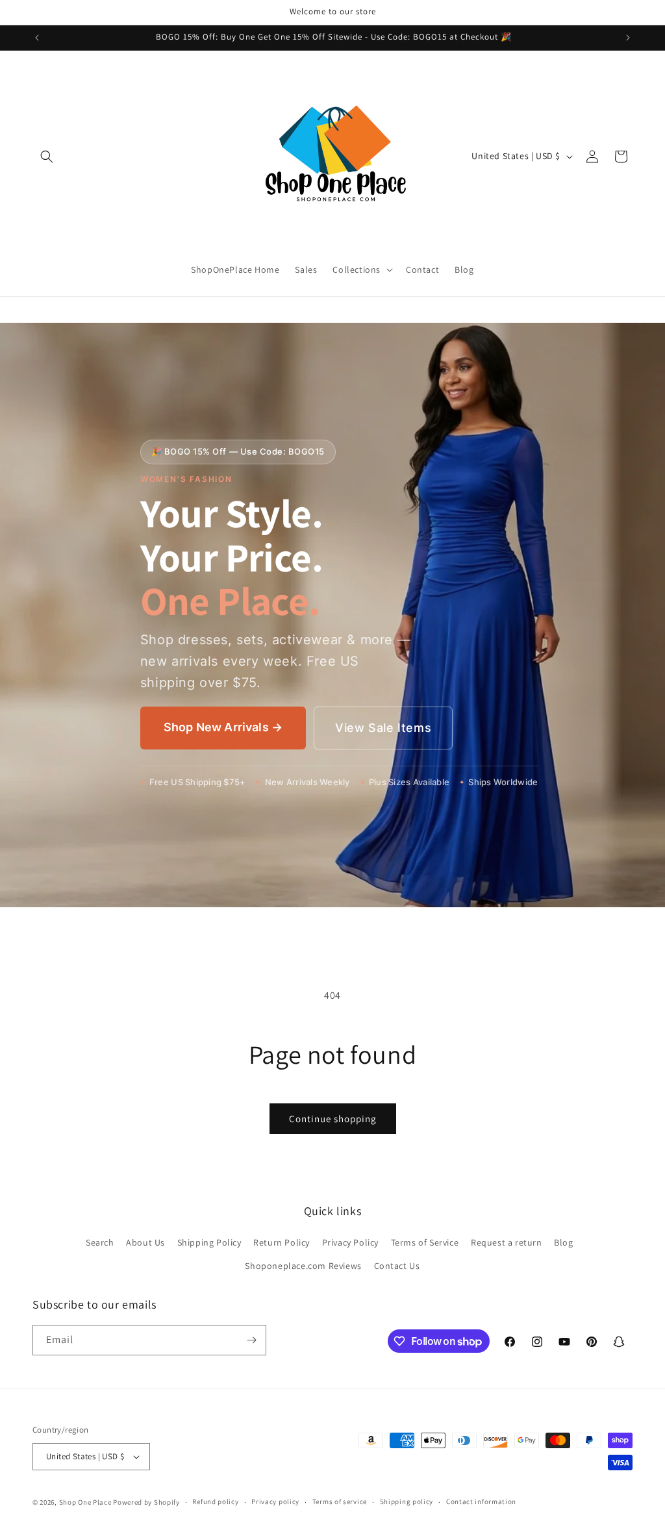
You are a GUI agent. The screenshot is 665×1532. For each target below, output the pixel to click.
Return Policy (281, 1242)
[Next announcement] (628, 37)
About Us (145, 1242)
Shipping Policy (209, 1242)
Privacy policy (275, 1501)
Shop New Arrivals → (223, 727)
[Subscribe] (251, 1340)
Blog (563, 1242)
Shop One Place (86, 1502)
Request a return (506, 1242)
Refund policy (215, 1501)
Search (100, 1242)
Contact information (481, 1501)
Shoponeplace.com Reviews (303, 1266)
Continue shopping (333, 1118)
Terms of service (339, 1501)
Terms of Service (425, 1242)
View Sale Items (383, 728)
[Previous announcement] (37, 37)
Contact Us (397, 1266)
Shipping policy (407, 1501)
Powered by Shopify (146, 1502)
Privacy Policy (350, 1242)
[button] (46, 156)
